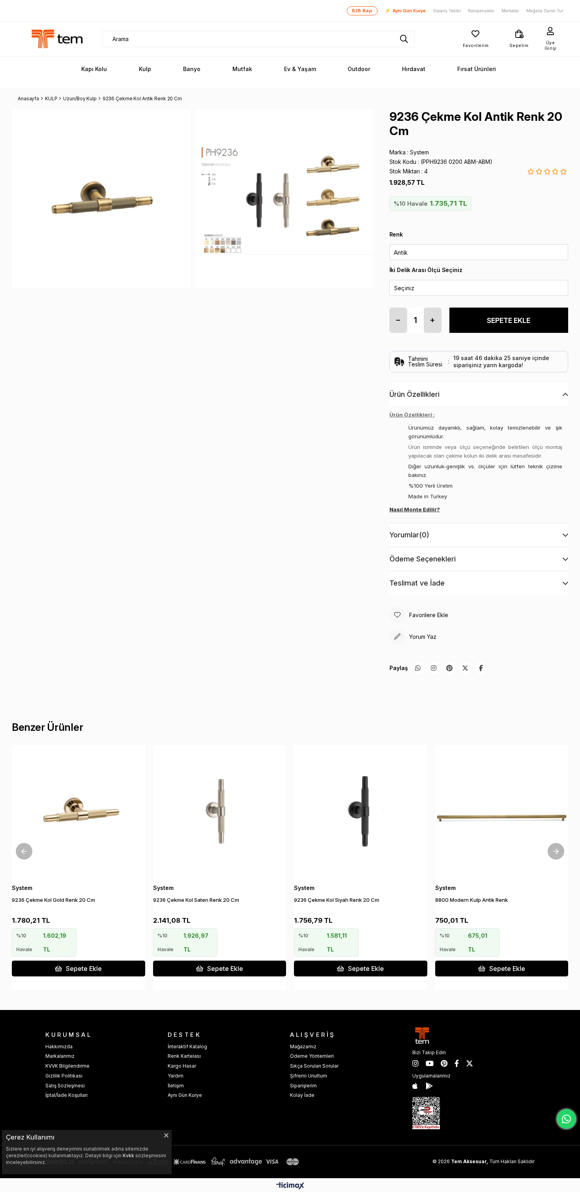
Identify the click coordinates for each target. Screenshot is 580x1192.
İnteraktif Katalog (187, 1046)
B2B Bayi (362, 10)
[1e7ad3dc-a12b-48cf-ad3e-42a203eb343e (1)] (426, 1113)
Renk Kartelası (184, 1056)
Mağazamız (303, 1046)
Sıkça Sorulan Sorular (314, 1066)
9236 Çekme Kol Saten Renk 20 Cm (196, 900)
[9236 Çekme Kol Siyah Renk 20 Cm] (360, 812)
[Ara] (404, 39)
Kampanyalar (481, 11)
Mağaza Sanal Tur (544, 11)
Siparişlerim (303, 1086)
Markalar (510, 11)
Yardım (175, 1076)
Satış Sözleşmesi (65, 1086)
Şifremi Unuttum (308, 1076)
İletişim (176, 1086)
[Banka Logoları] (173, 1161)
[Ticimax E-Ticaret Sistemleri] (290, 1186)
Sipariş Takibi (447, 11)
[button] (76, 866)
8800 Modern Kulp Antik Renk (471, 900)
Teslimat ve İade (417, 583)
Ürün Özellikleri (414, 394)
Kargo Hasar (182, 1066)
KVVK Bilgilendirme (67, 1066)
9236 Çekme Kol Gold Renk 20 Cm (53, 900)
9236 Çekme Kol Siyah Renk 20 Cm (336, 900)
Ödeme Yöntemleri (312, 1056)
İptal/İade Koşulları (66, 1095)
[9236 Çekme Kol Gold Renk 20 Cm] (78, 812)
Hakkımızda (59, 1046)
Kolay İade (302, 1095)
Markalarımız (60, 1056)
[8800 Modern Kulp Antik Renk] (502, 812)
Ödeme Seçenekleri (422, 559)
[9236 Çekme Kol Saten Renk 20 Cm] (219, 812)
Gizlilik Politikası (63, 1076)
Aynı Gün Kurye (405, 10)
